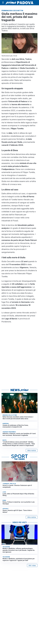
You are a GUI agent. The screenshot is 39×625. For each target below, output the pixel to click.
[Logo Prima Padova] (19, 2)
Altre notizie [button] (31, 450)
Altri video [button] (32, 565)
